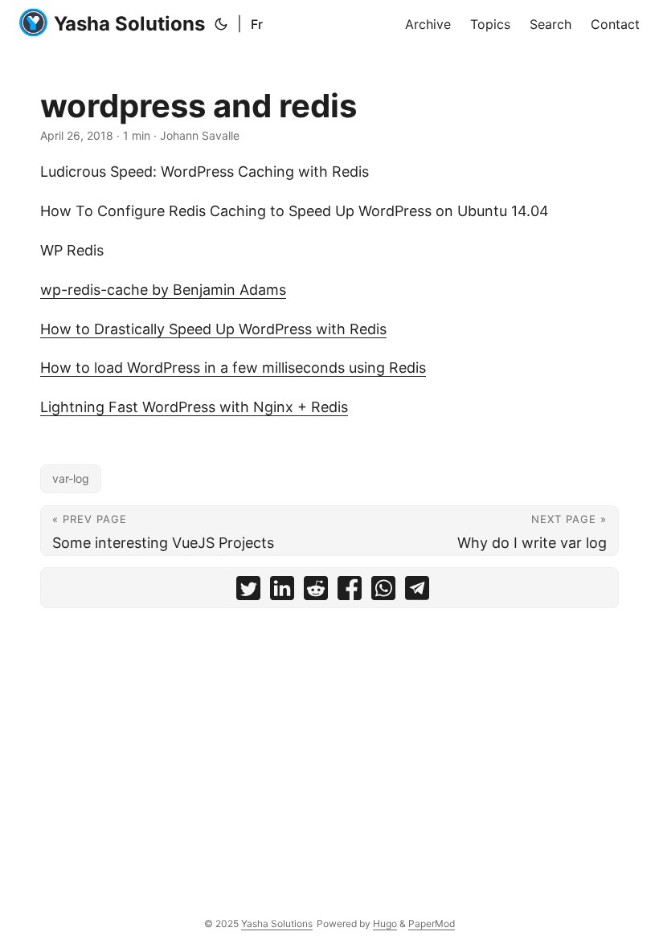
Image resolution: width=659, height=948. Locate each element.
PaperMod (431, 923)
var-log (70, 478)
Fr (257, 24)
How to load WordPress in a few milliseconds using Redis (233, 367)
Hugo (385, 923)
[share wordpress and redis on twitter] (248, 591)
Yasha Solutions (129, 23)
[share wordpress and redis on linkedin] (282, 591)
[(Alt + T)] (221, 24)
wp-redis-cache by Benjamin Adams (163, 289)
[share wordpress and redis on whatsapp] (383, 591)
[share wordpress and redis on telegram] (417, 591)
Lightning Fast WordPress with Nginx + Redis (194, 406)
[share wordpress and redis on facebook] (350, 591)
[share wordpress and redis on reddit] (316, 591)
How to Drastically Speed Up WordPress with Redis (213, 329)
